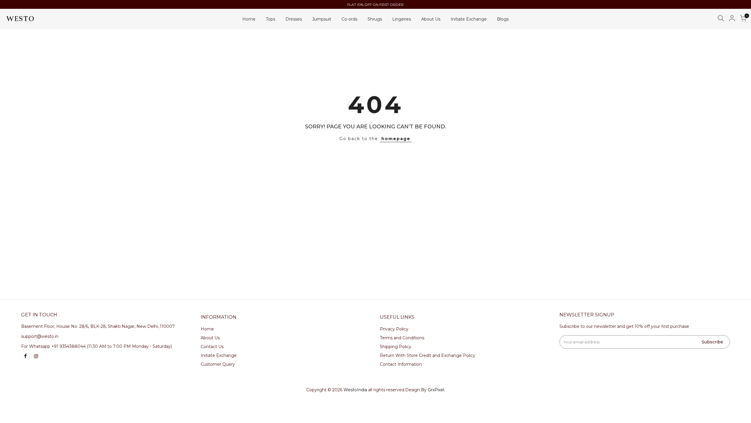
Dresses (293, 19)
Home (249, 19)
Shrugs (375, 19)
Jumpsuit (321, 19)
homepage (395, 138)
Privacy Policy (394, 329)
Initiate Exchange (469, 19)
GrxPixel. (436, 389)
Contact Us (212, 346)
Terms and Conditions (402, 337)
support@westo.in (39, 336)
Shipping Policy (395, 346)
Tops (270, 19)
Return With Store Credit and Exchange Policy (427, 355)
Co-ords (349, 19)
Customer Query (218, 364)
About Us (430, 19)
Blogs (503, 19)
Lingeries (401, 19)
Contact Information (401, 364)
